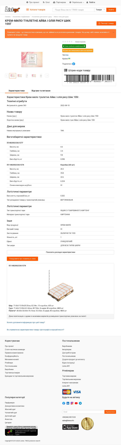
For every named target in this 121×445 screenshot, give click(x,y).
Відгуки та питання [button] (41, 90)
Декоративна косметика (14, 406)
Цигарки (8, 423)
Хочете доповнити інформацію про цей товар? (26, 322)
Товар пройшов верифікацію (74, 46)
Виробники (9, 369)
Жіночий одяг (10, 409)
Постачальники (11, 366)
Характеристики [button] (17, 90)
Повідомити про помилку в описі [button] (22, 259)
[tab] (35, 9)
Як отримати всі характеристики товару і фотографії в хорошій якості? (35, 330)
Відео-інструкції (68, 363)
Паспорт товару (107, 23)
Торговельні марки (12, 373)
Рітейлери (9, 363)
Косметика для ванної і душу (42, 17)
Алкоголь (8, 419)
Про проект (9, 346)
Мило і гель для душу (61, 17)
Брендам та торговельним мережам (19, 376)
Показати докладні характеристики (60, 252)
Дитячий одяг (10, 416)
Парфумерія (9, 403)
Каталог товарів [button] (37, 9)
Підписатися (110, 412)
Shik (66, 55)
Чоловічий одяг (11, 413)
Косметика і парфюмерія (21, 17)
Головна (8, 17)
